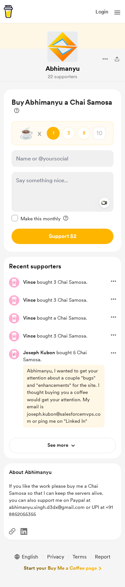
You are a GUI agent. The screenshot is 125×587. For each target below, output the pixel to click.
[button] (117, 12)
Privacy (55, 557)
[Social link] (12, 531)
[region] (62, 170)
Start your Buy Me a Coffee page (60, 568)
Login (102, 12)
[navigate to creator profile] (62, 47)
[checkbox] (36, 218)
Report (102, 557)
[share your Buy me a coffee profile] (117, 59)
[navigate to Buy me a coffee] (8, 11)
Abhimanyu (63, 68)
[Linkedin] (24, 531)
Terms (79, 557)
